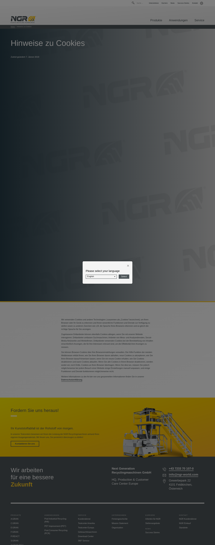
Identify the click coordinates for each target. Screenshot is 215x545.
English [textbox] (90, 276)
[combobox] (101, 277)
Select (124, 276)
